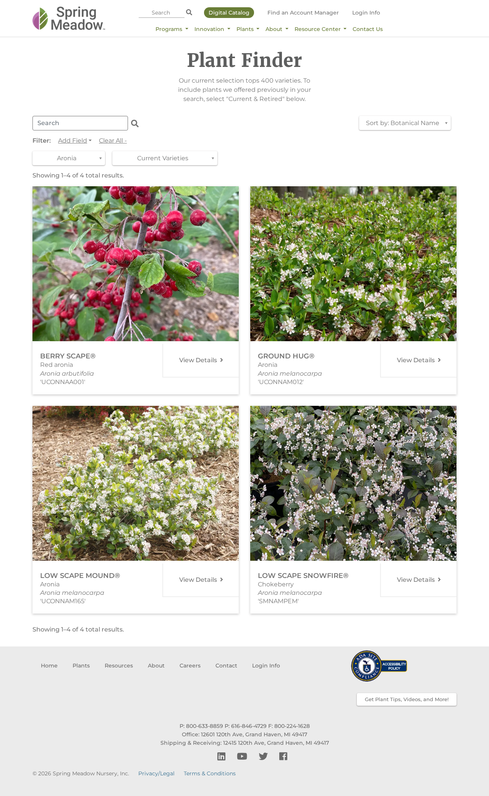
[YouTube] (243, 756)
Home (49, 665)
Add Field (72, 140)
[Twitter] (264, 756)
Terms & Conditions (210, 773)
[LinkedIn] (222, 756)
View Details (199, 360)
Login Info (366, 12)
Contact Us (368, 29)
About (275, 29)
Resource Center (318, 29)
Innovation (210, 29)
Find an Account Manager (303, 12)
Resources (119, 665)
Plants (245, 29)
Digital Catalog (229, 12)
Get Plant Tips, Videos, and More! (407, 699)
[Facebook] (283, 756)
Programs (169, 29)
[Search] (189, 12)
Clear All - (113, 140)
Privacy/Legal (156, 773)
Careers (190, 665)
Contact (226, 665)
